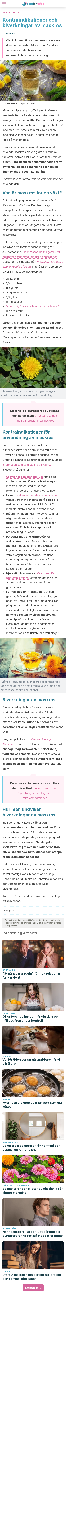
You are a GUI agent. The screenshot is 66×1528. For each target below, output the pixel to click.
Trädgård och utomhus (15, 1185)
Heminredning (10, 1142)
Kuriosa (6, 1056)
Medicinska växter (11, 12)
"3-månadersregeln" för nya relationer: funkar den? (32, 975)
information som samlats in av (26, 464)
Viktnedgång (9, 1228)
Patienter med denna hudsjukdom (38, 495)
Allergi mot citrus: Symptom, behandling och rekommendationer (37, 793)
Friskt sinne (9, 1013)
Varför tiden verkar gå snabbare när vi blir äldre (31, 1061)
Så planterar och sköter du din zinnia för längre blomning (32, 1191)
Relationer (8, 970)
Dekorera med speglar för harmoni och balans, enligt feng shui (31, 1147)
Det (24, 476)
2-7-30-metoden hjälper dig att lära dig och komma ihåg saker (31, 1277)
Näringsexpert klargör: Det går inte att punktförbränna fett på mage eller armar (32, 1234)
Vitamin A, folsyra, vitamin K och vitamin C (33, 306)
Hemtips (6, 1099)
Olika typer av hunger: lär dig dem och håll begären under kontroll (31, 1018)
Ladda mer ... (33, 1287)
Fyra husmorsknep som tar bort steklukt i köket (33, 1104)
